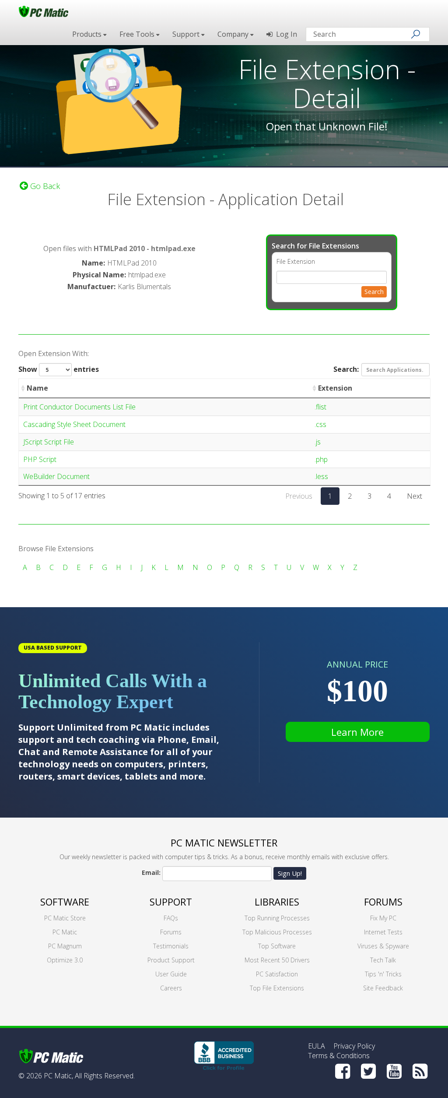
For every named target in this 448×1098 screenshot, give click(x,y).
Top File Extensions (277, 988)
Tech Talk (383, 960)
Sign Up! (290, 873)
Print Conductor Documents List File (79, 407)
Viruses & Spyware (383, 946)
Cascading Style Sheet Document (74, 424)
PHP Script (39, 459)
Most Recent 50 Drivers (277, 960)
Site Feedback (383, 988)
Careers (171, 988)
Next (414, 496)
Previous (298, 496)
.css (320, 424)
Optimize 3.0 (65, 960)
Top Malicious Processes (277, 932)
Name (37, 388)
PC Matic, (58, 1076)
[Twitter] (368, 1071)
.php (321, 459)
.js (318, 442)
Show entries (58, 369)
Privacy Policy (354, 1046)
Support (171, 901)
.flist (320, 407)
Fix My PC (383, 918)
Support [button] (186, 34)
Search (374, 291)
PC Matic (64, 932)
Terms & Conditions (339, 1055)
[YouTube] (394, 1071)
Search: (346, 369)
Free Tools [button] (137, 34)
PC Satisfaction (277, 974)
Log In (285, 34)
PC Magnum (65, 946)
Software (64, 901)
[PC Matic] (43, 11)
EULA (316, 1046)
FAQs (171, 918)
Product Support (171, 960)
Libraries (277, 901)
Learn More (357, 731)
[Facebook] (342, 1071)
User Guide (171, 974)
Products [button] (87, 34)
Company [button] (233, 34)
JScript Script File (48, 442)
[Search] (415, 34)
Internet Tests (383, 932)
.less (321, 476)
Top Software (277, 946)
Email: (151, 872)
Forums (171, 932)
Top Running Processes (277, 918)
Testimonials (171, 946)
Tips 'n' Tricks (383, 974)
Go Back (44, 186)
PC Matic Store (65, 918)
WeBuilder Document (56, 476)
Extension (335, 388)
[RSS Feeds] (420, 1071)
